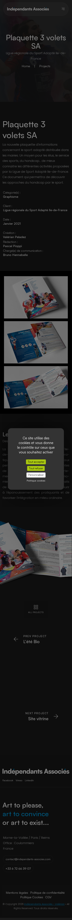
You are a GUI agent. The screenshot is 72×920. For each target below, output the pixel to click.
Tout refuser (36, 468)
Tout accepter (36, 461)
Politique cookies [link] (36, 480)
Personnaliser (36, 475)
